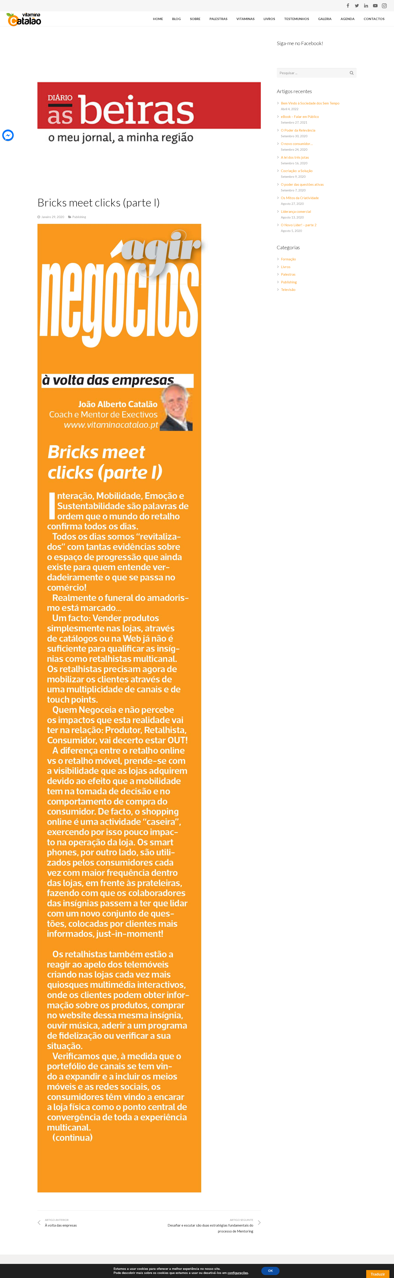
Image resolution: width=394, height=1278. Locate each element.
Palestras (288, 274)
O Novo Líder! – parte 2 (298, 225)
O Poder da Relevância (298, 130)
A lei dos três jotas (295, 157)
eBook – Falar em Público (300, 116)
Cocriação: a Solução (297, 171)
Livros (285, 267)
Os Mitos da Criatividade (300, 198)
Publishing (79, 217)
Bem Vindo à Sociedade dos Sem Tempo (310, 103)
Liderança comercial (296, 211)
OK (270, 1271)
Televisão (288, 289)
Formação (288, 259)
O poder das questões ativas (302, 184)
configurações (238, 1273)
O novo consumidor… (297, 144)
